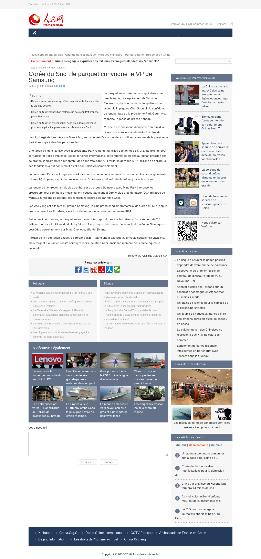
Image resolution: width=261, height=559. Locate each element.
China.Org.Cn (69, 533)
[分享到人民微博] (101, 269)
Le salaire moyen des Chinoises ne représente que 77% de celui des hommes (199, 334)
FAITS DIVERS (154, 38)
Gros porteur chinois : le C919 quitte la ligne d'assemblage (114, 375)
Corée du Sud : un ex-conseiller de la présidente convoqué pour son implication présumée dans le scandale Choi (63, 125)
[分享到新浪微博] (94, 269)
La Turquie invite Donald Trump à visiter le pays (130, 310)
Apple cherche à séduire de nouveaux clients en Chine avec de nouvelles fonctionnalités (215, 151)
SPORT (193, 38)
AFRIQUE (94, 38)
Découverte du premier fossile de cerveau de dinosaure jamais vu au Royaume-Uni (199, 275)
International (58, 67)
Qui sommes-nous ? (201, 23)
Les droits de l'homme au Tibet (96, 539)
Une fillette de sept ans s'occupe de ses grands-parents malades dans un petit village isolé (81, 379)
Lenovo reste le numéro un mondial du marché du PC (47, 375)
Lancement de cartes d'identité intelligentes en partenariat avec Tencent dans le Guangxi (197, 350)
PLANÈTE (176, 38)
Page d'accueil (38, 67)
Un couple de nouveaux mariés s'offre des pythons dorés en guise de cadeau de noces (202, 318)
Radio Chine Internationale (104, 533)
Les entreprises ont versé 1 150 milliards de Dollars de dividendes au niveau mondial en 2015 (46, 411)
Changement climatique (80, 54)
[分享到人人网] (109, 269)
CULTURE (131, 38)
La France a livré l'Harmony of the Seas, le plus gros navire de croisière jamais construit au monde (81, 411)
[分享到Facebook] (78, 269)
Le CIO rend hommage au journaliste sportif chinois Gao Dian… (197, 514)
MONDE (77, 38)
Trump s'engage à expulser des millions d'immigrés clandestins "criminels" (106, 61)
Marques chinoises (110, 54)
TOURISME (210, 38)
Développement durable (47, 54)
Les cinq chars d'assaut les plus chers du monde (149, 407)
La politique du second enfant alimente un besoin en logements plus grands (213, 177)
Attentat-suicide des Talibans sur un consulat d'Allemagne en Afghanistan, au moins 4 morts (201, 292)
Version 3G (178, 23)
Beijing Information (51, 539)
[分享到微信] (117, 269)
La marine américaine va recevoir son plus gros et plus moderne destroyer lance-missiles (114, 411)
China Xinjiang (135, 539)
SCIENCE (112, 38)
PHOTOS (41, 46)
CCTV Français (141, 533)
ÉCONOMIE (57, 38)
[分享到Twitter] (86, 269)
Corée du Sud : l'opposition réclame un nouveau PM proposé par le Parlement (65, 114)
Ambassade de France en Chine (182, 533)
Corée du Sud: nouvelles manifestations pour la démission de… (199, 471)
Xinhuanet (45, 533)
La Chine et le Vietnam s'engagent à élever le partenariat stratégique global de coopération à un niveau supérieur (60, 315)
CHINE (40, 38)
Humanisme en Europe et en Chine (147, 54)
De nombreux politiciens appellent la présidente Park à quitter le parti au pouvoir (65, 103)
